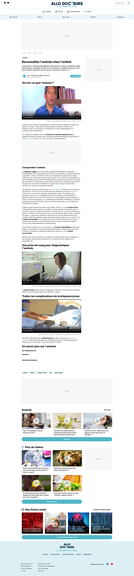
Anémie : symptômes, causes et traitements (32, 530)
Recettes (45, 554)
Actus (60, 12)
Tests (89, 12)
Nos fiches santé (35, 509)
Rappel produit (55, 554)
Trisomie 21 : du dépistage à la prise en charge (101, 529)
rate (32, 193)
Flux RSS (23, 571)
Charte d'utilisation (26, 568)
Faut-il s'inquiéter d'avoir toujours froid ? (33, 432)
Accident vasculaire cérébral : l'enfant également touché (77, 529)
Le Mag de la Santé (68, 554)
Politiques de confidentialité (46, 566)
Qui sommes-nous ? (27, 564)
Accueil (24, 53)
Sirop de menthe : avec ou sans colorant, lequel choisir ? (66, 494)
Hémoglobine (58, 372)
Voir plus (67, 439)
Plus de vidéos (34, 447)
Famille (93, 17)
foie (72, 191)
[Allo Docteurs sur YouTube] (8, 3)
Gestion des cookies (44, 564)
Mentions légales (26, 566)
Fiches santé (75, 12)
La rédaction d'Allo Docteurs (39, 75)
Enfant (35, 53)
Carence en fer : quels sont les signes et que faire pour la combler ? (96, 433)
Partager (77, 76)
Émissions (120, 17)
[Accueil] (67, 547)
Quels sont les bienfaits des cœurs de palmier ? (65, 469)
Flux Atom (41, 571)
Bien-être (66, 17)
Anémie (41, 53)
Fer (50, 372)
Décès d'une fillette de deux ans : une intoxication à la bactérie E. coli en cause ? (36, 470)
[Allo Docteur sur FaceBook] (5, 3)
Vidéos (48, 12)
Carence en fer (42, 372)
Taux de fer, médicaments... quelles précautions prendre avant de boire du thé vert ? (65, 433)
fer (73, 134)
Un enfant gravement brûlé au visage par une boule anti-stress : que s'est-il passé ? (36, 495)
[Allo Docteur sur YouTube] (112, 564)
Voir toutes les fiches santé (67, 537)
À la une (15, 17)
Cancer (78, 554)
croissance (29, 138)
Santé (39, 17)
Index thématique (43, 568)
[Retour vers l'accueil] (67, 4)
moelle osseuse (55, 189)
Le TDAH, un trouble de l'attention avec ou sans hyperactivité (55, 529)
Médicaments (87, 554)
